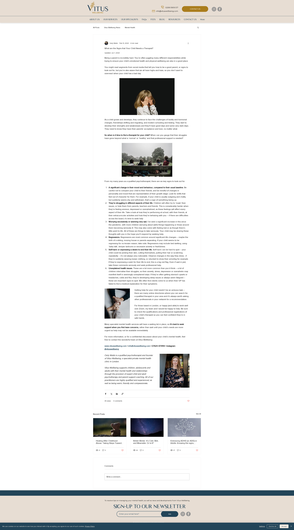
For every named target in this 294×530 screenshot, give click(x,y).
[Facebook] (219, 9)
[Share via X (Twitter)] (111, 394)
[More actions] (188, 43)
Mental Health (130, 27)
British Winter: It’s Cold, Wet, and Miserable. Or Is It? (145, 442)
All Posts (96, 27)
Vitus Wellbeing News (112, 27)
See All (198, 414)
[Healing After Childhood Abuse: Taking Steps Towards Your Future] (109, 427)
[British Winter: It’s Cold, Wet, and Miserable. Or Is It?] (147, 427)
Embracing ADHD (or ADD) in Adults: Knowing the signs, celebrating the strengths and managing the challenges (183, 442)
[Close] (291, 526)
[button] (198, 27)
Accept (284, 526)
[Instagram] (214, 9)
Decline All (272, 526)
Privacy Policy (90, 526)
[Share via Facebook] (106, 394)
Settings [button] (262, 526)
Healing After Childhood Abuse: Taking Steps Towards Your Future (109, 442)
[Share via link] (122, 394)
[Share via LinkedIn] (117, 394)
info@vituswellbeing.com (167, 11)
